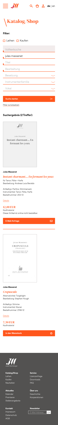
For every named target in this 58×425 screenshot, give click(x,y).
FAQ (32, 383)
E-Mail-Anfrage (12, 221)
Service (33, 373)
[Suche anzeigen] (31, 5)
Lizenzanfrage (36, 376)
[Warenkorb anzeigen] (37, 5)
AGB (8, 418)
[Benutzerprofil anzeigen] (43, 5)
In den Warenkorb (14, 333)
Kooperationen (36, 397)
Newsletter (35, 408)
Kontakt (9, 408)
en (53, 5)
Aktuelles (10, 390)
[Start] (11, 365)
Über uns (34, 390)
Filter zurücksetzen (11, 105)
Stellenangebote (13, 400)
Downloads (35, 379)
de (48, 5)
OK (48, 412)
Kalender (9, 394)
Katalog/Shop (22, 21)
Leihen (10, 40)
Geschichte (35, 394)
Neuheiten (10, 383)
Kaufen (24, 40)
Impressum (10, 411)
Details (6, 200)
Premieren (10, 397)
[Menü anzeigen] (5, 6)
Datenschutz (11, 415)
